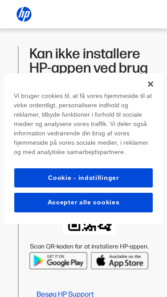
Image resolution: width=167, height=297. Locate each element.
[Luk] (150, 84)
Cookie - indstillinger (83, 177)
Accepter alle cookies (84, 202)
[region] (83, 148)
